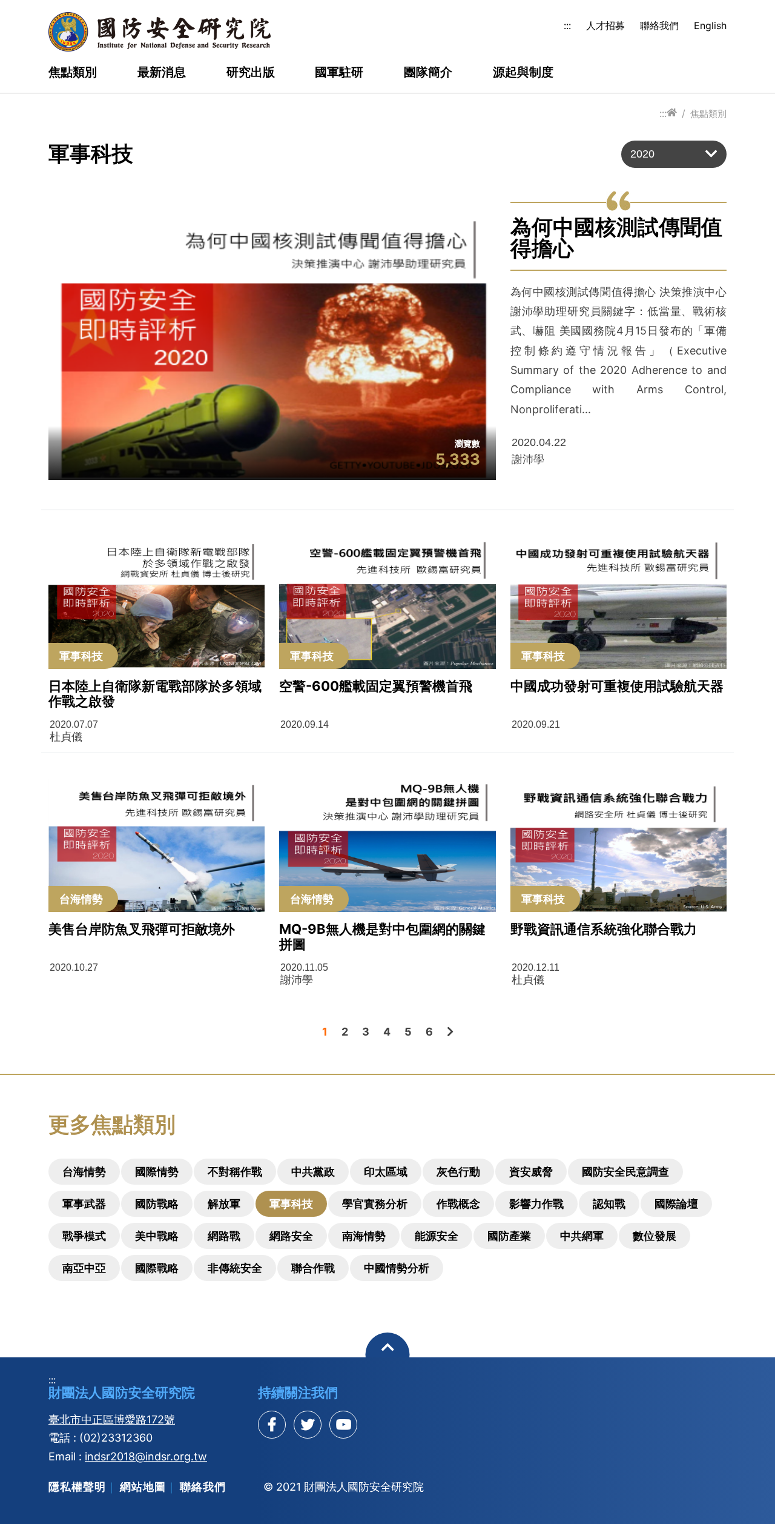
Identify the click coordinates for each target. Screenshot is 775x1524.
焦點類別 (72, 72)
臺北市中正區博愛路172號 (111, 1419)
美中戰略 (157, 1236)
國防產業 (509, 1236)
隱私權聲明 (77, 1486)
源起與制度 (523, 72)
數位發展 (654, 1236)
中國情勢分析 (396, 1268)
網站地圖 (143, 1486)
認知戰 (609, 1203)
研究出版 (250, 72)
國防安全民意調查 (625, 1171)
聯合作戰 (313, 1268)
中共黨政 (313, 1171)
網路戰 (224, 1236)
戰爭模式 (84, 1236)
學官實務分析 (374, 1203)
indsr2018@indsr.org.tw (146, 1456)
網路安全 (291, 1236)
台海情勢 (84, 1171)
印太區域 (385, 1171)
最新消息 (161, 72)
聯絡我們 (659, 25)
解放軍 (224, 1203)
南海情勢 (364, 1236)
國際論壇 (676, 1203)
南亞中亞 (84, 1268)
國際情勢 (157, 1171)
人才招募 (605, 25)
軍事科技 (291, 1203)
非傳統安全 (235, 1268)
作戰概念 (458, 1203)
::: (567, 25)
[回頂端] (388, 1355)
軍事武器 (84, 1203)
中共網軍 (582, 1236)
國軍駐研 (339, 72)
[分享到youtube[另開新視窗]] (343, 1425)
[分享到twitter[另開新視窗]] (308, 1425)
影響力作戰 (536, 1203)
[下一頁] (450, 1031)
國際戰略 (157, 1268)
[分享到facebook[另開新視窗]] (272, 1425)
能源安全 (436, 1236)
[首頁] (672, 113)
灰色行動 (458, 1171)
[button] (674, 154)
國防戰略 (157, 1203)
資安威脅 (531, 1171)
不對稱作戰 (235, 1171)
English (710, 25)
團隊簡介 (428, 72)
